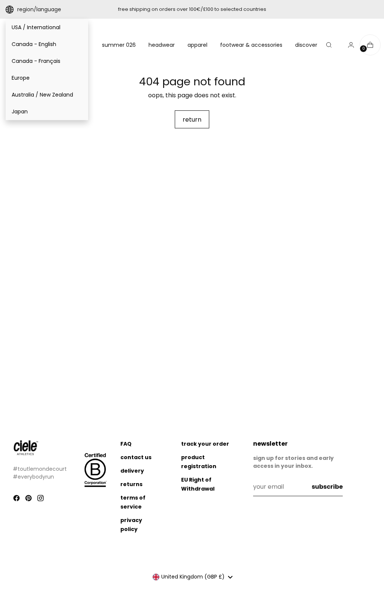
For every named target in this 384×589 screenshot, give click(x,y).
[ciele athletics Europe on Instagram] (41, 499)
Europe (21, 78)
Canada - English (34, 44)
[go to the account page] (348, 44)
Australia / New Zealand (42, 94)
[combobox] (193, 577)
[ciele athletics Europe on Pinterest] (29, 499)
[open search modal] (328, 44)
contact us (136, 457)
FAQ (126, 444)
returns (131, 484)
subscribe (327, 486)
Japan (20, 111)
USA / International (36, 27)
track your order (205, 444)
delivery (132, 470)
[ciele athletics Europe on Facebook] (17, 499)
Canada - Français (36, 61)
